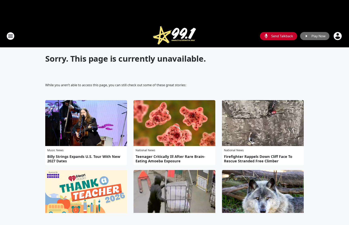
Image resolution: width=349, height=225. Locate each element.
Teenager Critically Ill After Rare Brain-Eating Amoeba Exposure (170, 158)
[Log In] (338, 36)
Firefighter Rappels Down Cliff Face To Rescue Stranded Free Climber (258, 158)
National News (145, 150)
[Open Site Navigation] (10, 36)
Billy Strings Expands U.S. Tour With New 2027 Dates (83, 158)
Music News (55, 150)
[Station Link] (174, 36)
